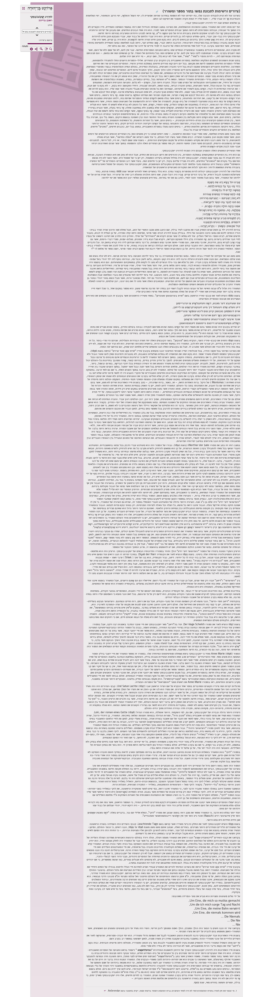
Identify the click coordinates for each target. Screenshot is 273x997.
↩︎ (105, 990)
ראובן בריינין (45, 20)
